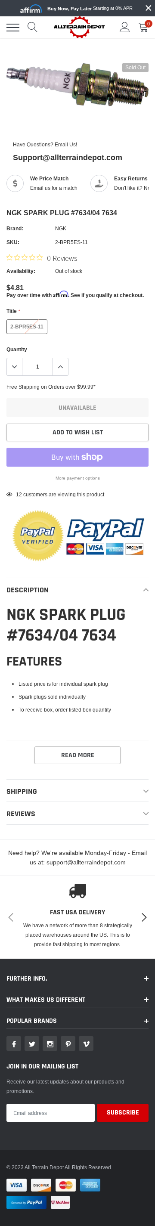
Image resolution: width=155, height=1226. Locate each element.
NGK (60, 228)
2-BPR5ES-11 (26, 326)
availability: (20, 271)
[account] (125, 27)
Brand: (14, 228)
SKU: (12, 242)
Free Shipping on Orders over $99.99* (51, 387)
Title (13, 311)
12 (19, 494)
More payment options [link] (78, 478)
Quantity (16, 349)
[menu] (12, 27)
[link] (13, 1043)
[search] (33, 27)
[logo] (79, 26)
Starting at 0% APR (90, 8)
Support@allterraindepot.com (67, 157)
